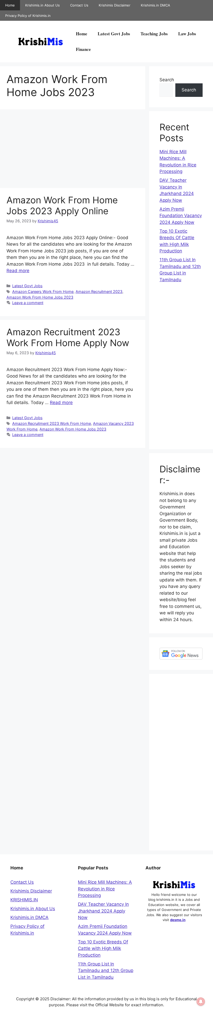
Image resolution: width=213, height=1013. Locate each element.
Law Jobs (187, 33)
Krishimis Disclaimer (114, 5)
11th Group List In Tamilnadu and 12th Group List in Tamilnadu (105, 970)
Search (166, 79)
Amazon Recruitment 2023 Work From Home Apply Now (67, 337)
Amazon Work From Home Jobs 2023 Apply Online (62, 205)
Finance (83, 49)
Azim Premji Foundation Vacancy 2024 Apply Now (180, 215)
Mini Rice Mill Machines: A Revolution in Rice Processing (105, 889)
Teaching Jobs (154, 33)
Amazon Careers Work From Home (43, 291)
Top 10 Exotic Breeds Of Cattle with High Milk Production (103, 948)
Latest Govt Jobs (114, 33)
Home (10, 5)
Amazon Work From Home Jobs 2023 (39, 297)
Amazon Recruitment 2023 (99, 291)
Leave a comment (27, 302)
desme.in (177, 920)
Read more (17, 270)
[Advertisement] (72, 149)
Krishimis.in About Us (42, 5)
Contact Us (79, 5)
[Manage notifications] (201, 1001)
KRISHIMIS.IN (24, 899)
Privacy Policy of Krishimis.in (28, 16)
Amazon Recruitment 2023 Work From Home (51, 423)
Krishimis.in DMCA (155, 5)
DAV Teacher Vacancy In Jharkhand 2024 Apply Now (103, 911)
